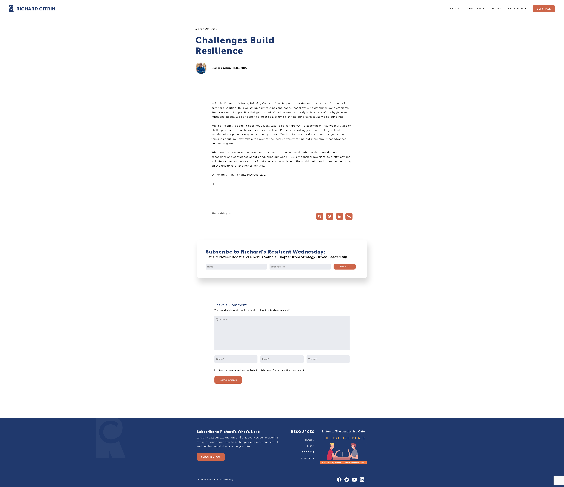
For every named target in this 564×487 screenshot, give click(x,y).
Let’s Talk (544, 8)
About (454, 8)
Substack (307, 458)
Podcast (308, 452)
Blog (310, 446)
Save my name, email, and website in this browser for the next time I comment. (261, 370)
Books (496, 8)
